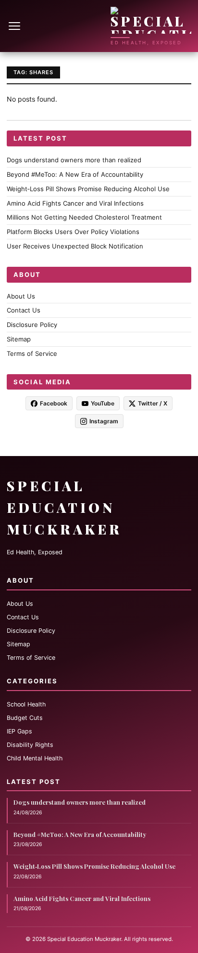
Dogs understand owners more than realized (74, 160)
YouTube (102, 403)
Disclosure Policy (32, 324)
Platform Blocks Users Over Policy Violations (73, 231)
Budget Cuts (25, 717)
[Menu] (15, 26)
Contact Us (23, 310)
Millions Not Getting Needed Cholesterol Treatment (84, 217)
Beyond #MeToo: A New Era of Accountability (75, 174)
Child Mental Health (34, 758)
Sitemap (19, 339)
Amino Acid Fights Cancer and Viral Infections (75, 203)
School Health (26, 704)
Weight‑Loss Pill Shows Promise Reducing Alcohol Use (88, 189)
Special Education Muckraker (64, 507)
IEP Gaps (19, 731)
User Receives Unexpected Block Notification (75, 246)
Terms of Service (32, 353)
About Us (21, 296)
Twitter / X (152, 403)
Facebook (53, 403)
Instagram (103, 421)
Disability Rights (30, 744)
